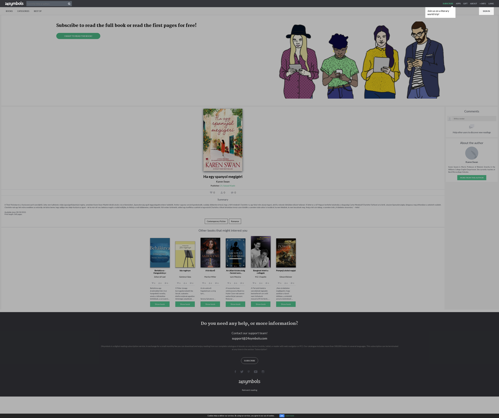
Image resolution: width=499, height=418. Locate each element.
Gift (465, 3)
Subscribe (448, 3)
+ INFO (483, 3)
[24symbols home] (14, 3)
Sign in (486, 11)
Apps (458, 3)
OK (282, 416)
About (473, 3)
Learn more (289, 416)
